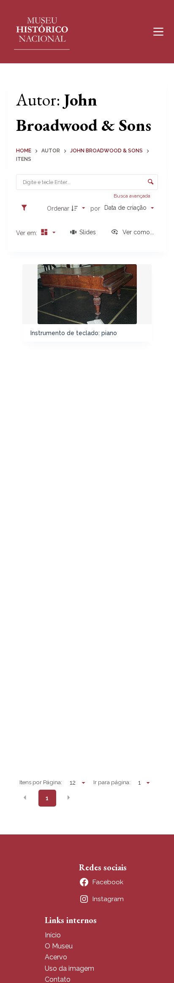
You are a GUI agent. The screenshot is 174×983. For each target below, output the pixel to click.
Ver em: (27, 233)
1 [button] (47, 798)
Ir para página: (111, 782)
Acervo (56, 957)
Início (53, 935)
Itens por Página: (40, 782)
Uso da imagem (69, 968)
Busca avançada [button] (133, 196)
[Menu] (158, 32)
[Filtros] (26, 208)
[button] (25, 797)
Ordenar (58, 208)
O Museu (59, 946)
